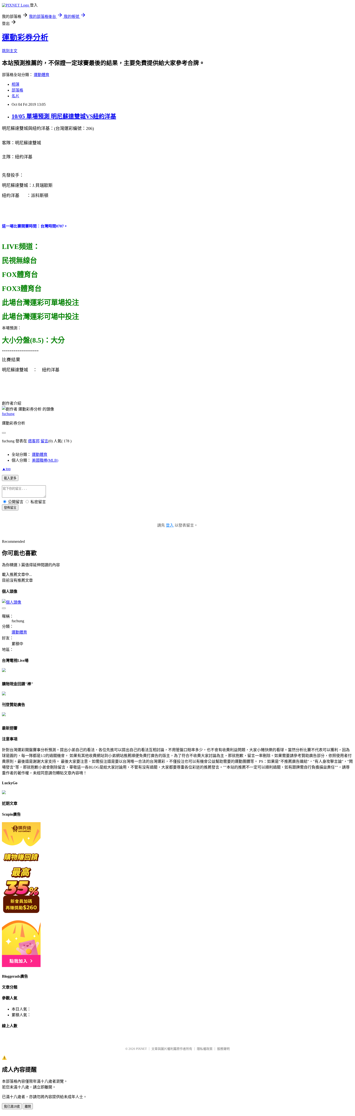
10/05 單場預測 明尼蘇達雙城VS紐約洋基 (64, 116)
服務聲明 (223, 1049)
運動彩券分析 (25, 37)
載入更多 (10, 478)
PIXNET (141, 1049)
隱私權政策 (205, 1049)
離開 (28, 1106)
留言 (44, 441)
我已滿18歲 (12, 1106)
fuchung (8, 414)
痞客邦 (34, 441)
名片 (15, 96)
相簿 (15, 84)
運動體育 (41, 75)
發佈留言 (10, 507)
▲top (6, 469)
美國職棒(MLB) (45, 460)
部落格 (17, 90)
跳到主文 (9, 51)
